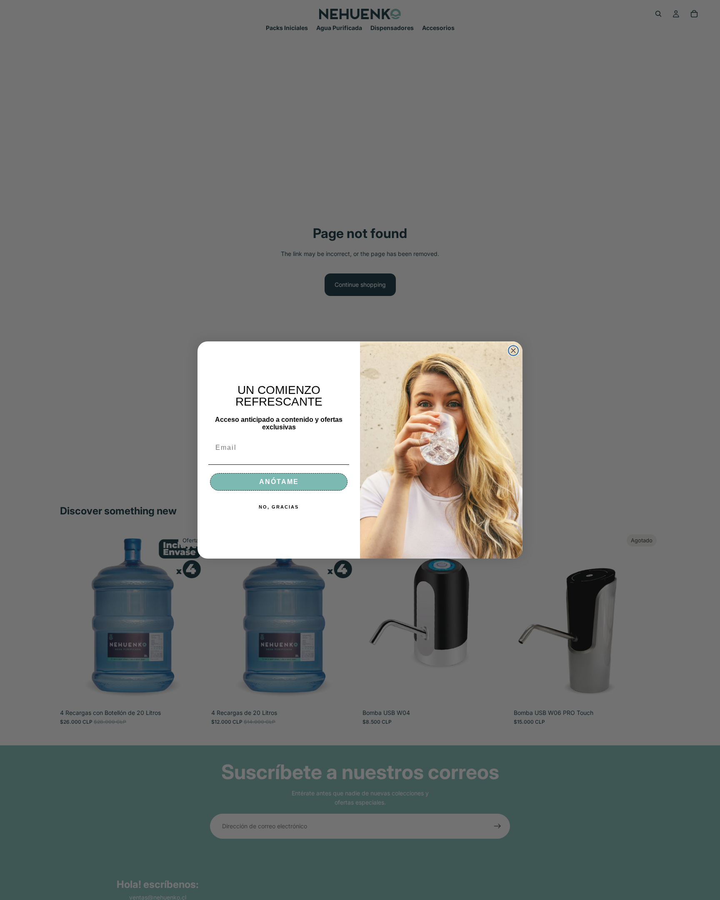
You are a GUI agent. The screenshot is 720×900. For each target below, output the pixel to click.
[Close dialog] (513, 351)
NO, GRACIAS (279, 506)
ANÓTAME (279, 481)
